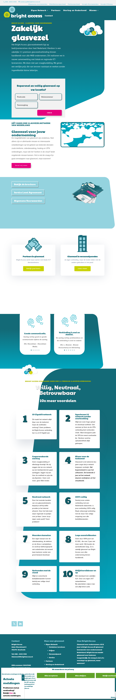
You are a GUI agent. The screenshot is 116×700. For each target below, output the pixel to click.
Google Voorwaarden (90, 4)
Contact (49, 16)
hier (11, 693)
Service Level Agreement (28, 192)
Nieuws (93, 10)
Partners (55, 10)
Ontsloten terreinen (57, 647)
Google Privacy (107, 4)
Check (49, 113)
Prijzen (52, 650)
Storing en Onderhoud (75, 10)
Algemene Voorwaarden (28, 200)
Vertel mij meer (21, 165)
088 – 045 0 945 (21, 654)
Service (52, 657)
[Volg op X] (14, 623)
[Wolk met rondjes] (91, 37)
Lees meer (82, 268)
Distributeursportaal (57, 4)
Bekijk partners (33, 268)
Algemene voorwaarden (37, 4)
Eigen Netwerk (38, 10)
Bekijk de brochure (25, 184)
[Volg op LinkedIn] (20, 623)
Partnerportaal (74, 4)
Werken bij (36, 16)
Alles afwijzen (80, 675)
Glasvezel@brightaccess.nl (22, 656)
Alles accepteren (51, 675)
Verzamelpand (55, 654)
